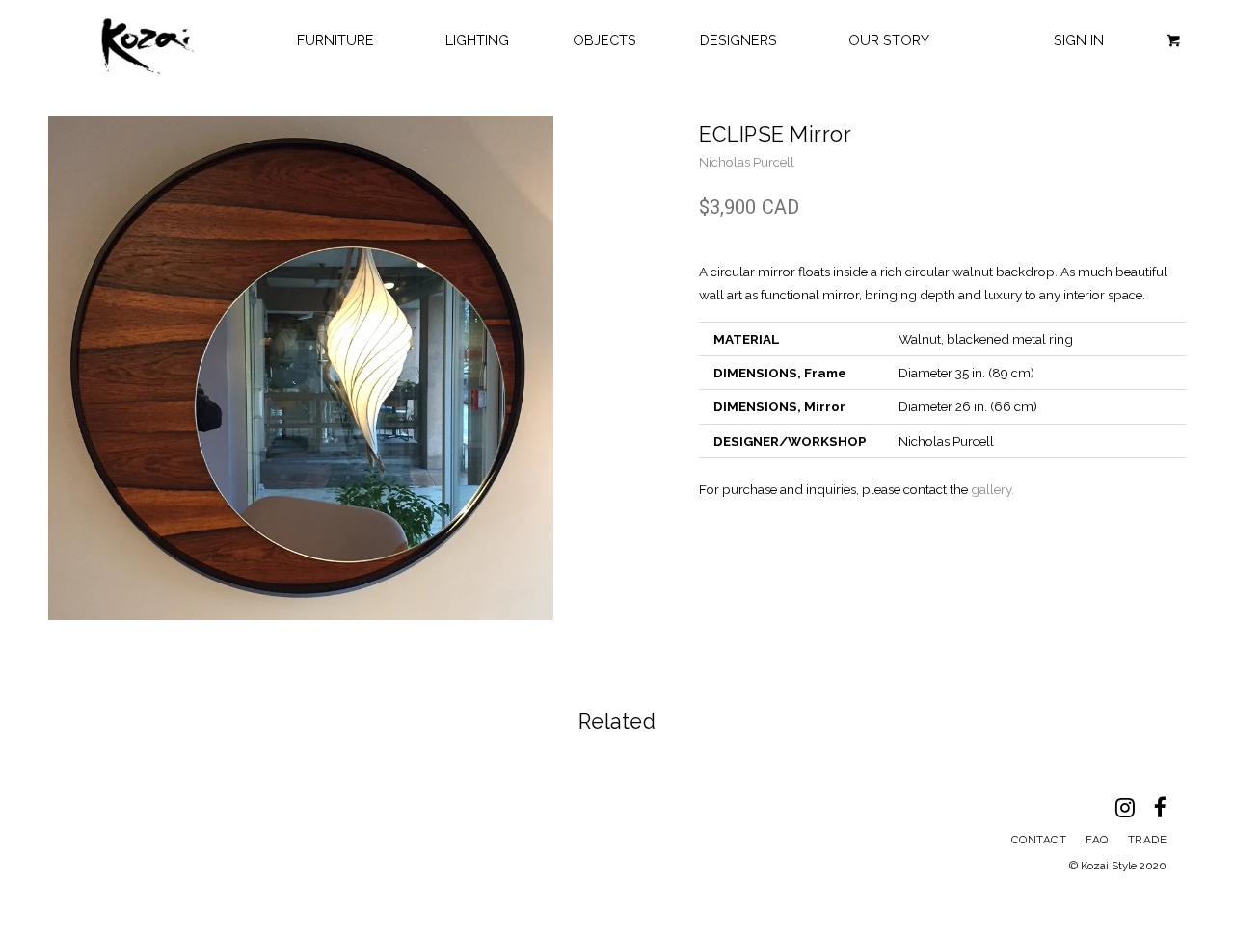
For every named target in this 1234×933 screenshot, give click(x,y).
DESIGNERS (742, 40)
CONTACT (1039, 839)
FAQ (1097, 839)
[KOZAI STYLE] (147, 47)
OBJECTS (604, 40)
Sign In (1079, 40)
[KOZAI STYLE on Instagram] (1134, 811)
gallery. (992, 489)
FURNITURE (339, 40)
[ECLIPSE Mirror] (300, 368)
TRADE (1147, 839)
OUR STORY (888, 40)
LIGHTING (477, 40)
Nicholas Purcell (746, 161)
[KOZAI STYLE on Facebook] (1170, 811)
